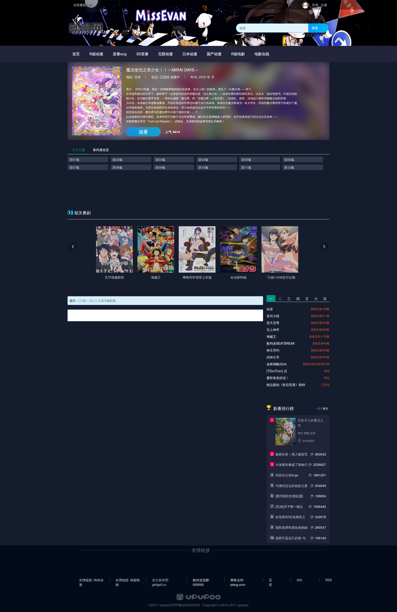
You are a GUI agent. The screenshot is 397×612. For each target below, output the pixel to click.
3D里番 (142, 53)
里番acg (120, 53)
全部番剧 (79, 5)
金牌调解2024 (277, 364)
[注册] (82, 300)
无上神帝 (273, 329)
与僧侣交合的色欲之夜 (291, 485)
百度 (270, 580)
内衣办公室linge (286, 475)
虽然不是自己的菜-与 (290, 538)
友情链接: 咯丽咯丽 (128, 580)
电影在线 (262, 53)
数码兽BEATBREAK (281, 343)
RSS (328, 580)
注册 (324, 5)
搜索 (315, 27)
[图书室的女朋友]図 (289, 496)
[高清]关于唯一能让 (289, 506)
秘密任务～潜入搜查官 (291, 454)
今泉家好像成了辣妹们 (291, 464)
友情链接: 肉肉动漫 (91, 580)
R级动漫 (96, 53)
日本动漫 (189, 53)
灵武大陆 (273, 315)
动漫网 (86, 28)
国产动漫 (214, 53)
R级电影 (238, 53)
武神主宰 (273, 357)
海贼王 (271, 336)
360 (299, 580)
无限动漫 (165, 53)
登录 (315, 5)
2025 (202, 76)
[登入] (93, 300)
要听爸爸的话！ (278, 377)
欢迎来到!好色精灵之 (290, 516)
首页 (76, 53)
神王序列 (273, 350)
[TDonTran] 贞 (277, 371)
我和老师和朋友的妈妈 (291, 527)
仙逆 (270, 309)
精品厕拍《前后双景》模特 (286, 384)
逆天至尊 (273, 322)
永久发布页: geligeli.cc (160, 580)
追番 (143, 131)
